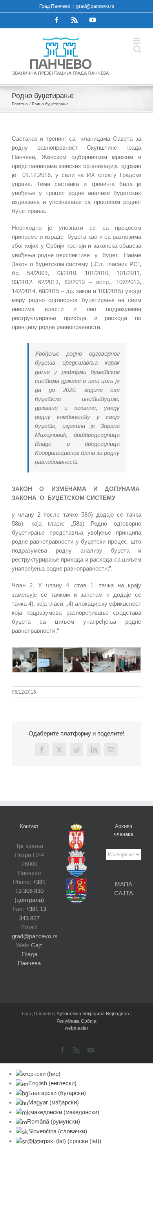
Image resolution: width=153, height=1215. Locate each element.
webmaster (76, 1028)
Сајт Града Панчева (30, 954)
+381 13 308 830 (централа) (30, 891)
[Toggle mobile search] (137, 49)
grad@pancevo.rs (95, 6)
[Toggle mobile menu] (137, 41)
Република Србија (76, 1021)
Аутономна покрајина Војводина (93, 1013)
